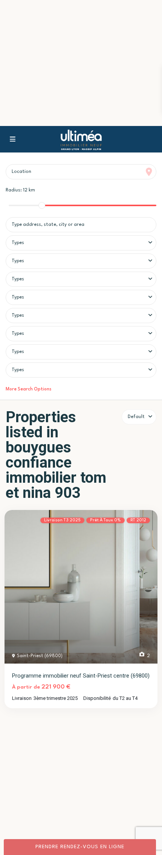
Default (136, 417)
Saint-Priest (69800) (40, 656)
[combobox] (81, 242)
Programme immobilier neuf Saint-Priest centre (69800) (81, 675)
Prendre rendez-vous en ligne (79, 846)
